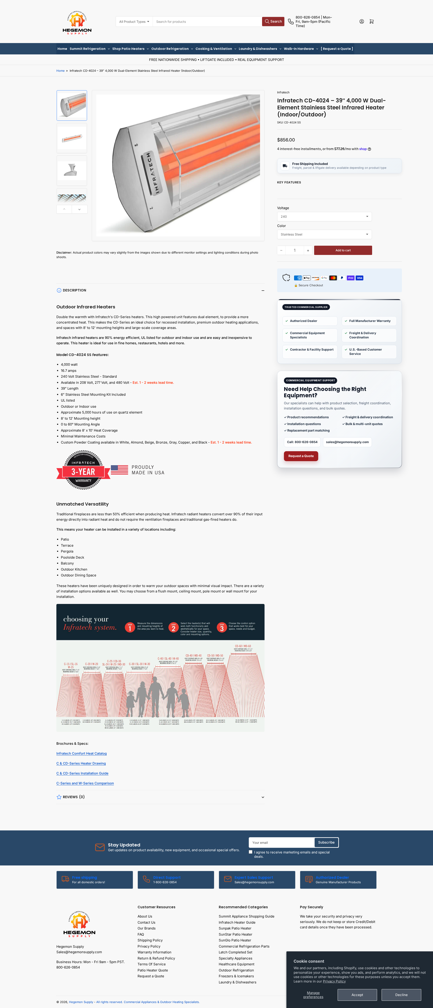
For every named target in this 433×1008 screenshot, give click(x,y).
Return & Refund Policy (156, 958)
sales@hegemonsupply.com (347, 442)
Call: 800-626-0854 (302, 442)
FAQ (141, 934)
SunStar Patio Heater (235, 934)
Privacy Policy (334, 981)
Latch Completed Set (235, 952)
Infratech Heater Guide (237, 922)
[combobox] (219, 21)
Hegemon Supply (81, 1002)
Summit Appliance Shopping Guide (246, 916)
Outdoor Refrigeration (236, 970)
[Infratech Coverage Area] (160, 670)
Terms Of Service (152, 964)
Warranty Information (154, 952)
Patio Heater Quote (153, 970)
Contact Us (146, 922)
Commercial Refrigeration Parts (244, 946)
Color (281, 226)
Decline (401, 995)
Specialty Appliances (235, 958)
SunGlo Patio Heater (235, 940)
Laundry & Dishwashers (237, 982)
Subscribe (326, 842)
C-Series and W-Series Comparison (85, 783)
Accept (357, 995)
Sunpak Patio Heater (235, 928)
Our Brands (147, 928)
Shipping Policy (150, 940)
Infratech (283, 92)
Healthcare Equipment (236, 964)
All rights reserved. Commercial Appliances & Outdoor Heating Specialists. (148, 1002)
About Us (145, 916)
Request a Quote (301, 456)
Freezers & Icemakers (236, 976)
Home (60, 70)
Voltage (283, 208)
